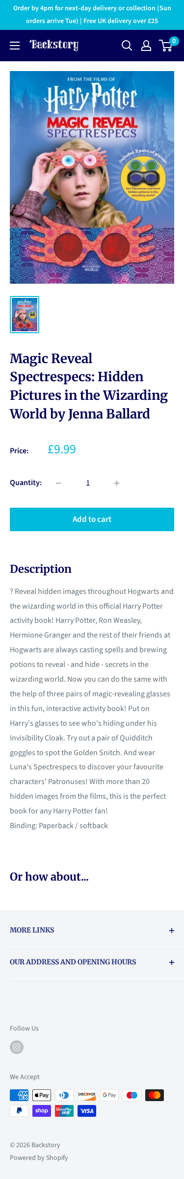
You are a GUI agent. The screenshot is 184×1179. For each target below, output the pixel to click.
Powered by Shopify (39, 1158)
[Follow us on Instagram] (17, 1047)
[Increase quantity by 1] (116, 483)
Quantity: (26, 482)
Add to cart (92, 519)
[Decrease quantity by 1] (58, 483)
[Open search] (127, 45)
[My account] (146, 45)
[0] (166, 45)
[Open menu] (15, 45)
